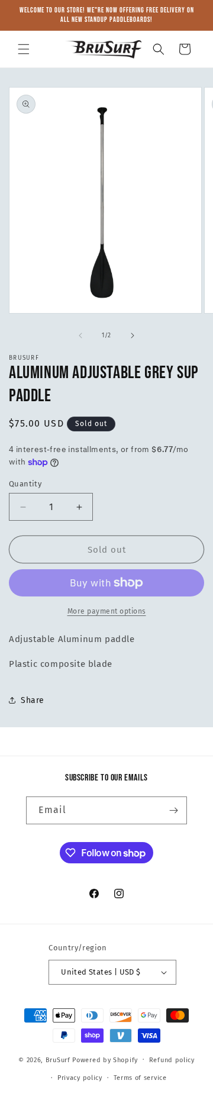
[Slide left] (80, 335)
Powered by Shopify (105, 1059)
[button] (24, 49)
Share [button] (32, 700)
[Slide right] (133, 335)
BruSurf (58, 1059)
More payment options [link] (106, 611)
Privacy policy (79, 1078)
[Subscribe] (173, 810)
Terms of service (140, 1078)
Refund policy (172, 1060)
